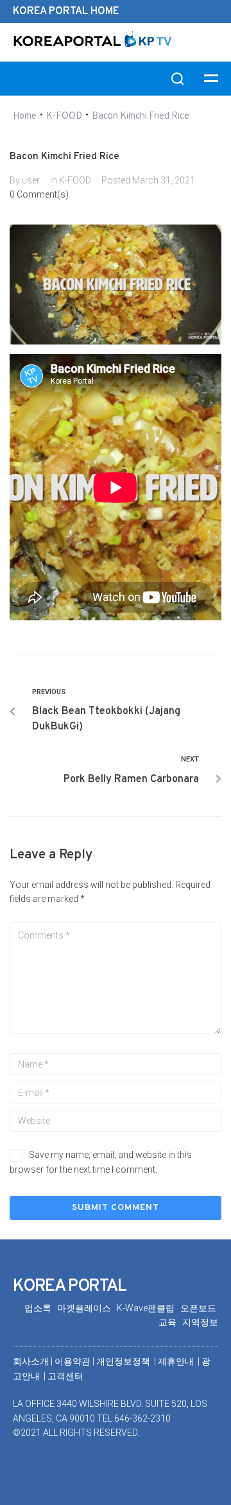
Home (25, 116)
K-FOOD (64, 116)
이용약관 (73, 1361)
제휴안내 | (179, 1361)
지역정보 (200, 1322)
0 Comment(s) (39, 194)
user (31, 180)
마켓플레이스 (87, 1308)
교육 (170, 1322)
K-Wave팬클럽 (148, 1308)
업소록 (40, 1308)
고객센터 (65, 1376)
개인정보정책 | (127, 1361)
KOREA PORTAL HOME (66, 11)
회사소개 (31, 1361)
